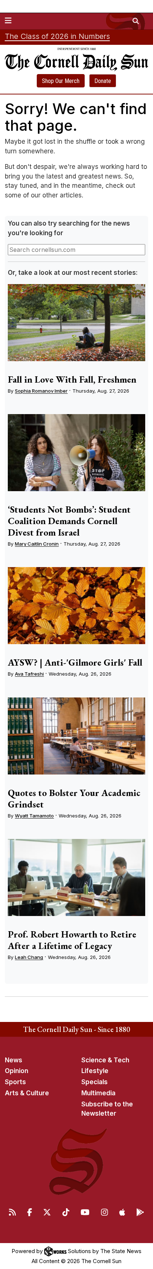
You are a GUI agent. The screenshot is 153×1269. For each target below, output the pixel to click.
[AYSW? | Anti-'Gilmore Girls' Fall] (76, 605)
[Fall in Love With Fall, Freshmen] (76, 322)
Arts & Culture (27, 1093)
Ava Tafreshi (29, 674)
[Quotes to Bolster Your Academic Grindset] (76, 736)
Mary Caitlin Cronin (37, 544)
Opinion (16, 1071)
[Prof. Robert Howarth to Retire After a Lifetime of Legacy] (76, 877)
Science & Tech (105, 1060)
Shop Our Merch (60, 80)
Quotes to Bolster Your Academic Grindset (74, 798)
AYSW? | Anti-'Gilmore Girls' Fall (75, 662)
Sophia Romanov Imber (41, 391)
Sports (15, 1082)
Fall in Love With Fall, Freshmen (72, 379)
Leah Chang (29, 957)
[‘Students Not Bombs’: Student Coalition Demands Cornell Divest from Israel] (76, 452)
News (13, 1060)
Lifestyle (94, 1071)
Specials (94, 1082)
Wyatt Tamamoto (34, 816)
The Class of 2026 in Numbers (57, 36)
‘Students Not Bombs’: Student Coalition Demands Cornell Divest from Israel (69, 520)
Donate (102, 80)
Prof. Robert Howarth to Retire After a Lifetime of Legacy (72, 940)
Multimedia (98, 1093)
